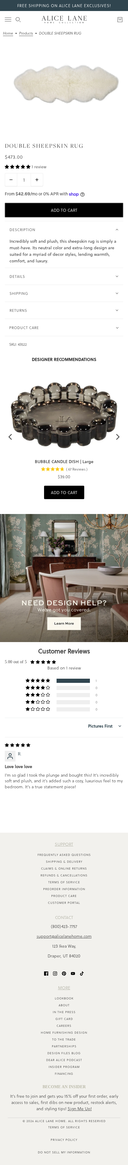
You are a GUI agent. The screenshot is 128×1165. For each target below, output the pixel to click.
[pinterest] (64, 973)
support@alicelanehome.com (64, 936)
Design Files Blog (64, 1053)
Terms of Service (64, 882)
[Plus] (37, 179)
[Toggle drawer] (8, 19)
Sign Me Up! (80, 1108)
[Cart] (120, 19)
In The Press (64, 1012)
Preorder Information (64, 889)
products (26, 34)
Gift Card (64, 1019)
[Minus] (11, 179)
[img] (17, 745)
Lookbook (64, 998)
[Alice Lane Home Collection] (64, 19)
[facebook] (46, 973)
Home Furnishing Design (64, 1032)
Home (8, 34)
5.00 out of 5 (16, 662)
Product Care (64, 896)
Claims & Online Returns (64, 868)
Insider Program (64, 1067)
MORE (64, 988)
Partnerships (64, 1046)
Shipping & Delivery (64, 861)
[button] (18, 166)
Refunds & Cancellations (64, 875)
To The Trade (64, 1039)
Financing (64, 1073)
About (64, 1005)
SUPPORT (64, 844)
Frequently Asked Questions (64, 855)
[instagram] (55, 973)
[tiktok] (81, 973)
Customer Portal (64, 903)
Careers (64, 1026)
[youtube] (72, 973)
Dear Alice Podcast (64, 1060)
